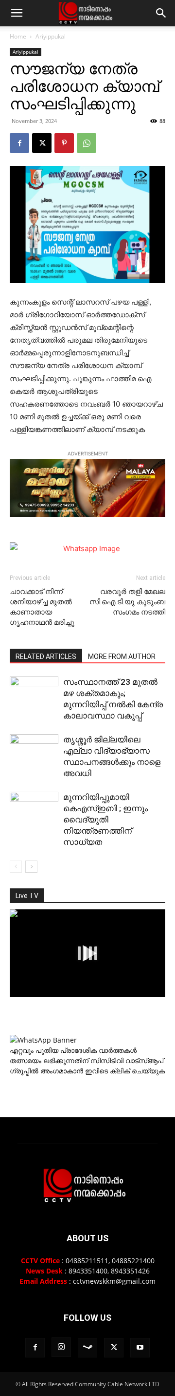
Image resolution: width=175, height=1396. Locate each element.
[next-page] (31, 867)
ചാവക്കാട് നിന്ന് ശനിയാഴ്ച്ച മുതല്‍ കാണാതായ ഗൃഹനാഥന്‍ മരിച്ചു (42, 607)
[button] (16, 13)
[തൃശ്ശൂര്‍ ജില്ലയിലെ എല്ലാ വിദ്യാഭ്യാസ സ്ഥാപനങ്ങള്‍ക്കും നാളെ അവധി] (34, 770)
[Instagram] (61, 1347)
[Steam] (87, 1347)
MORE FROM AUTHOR (122, 656)
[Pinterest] (64, 143)
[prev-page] (16, 867)
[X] (42, 143)
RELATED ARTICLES (46, 656)
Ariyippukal (50, 36)
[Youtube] (140, 1347)
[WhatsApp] (86, 143)
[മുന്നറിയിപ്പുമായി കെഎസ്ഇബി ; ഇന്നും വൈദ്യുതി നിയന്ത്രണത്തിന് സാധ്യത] (34, 808)
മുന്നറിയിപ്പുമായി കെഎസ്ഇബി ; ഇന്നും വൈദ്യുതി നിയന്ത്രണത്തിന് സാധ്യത (105, 819)
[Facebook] (19, 143)
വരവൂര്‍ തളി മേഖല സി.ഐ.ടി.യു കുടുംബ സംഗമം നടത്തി (127, 601)
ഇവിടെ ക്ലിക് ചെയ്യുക (125, 1070)
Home (18, 36)
